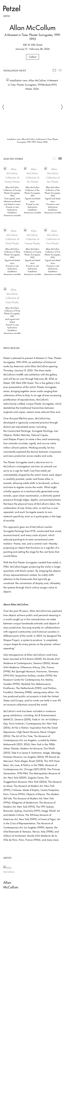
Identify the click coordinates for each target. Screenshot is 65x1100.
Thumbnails (60, 70)
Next (61, 107)
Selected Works (54, 158)
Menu (6, 15)
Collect (32, 57)
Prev (3, 107)
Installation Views (54, 70)
